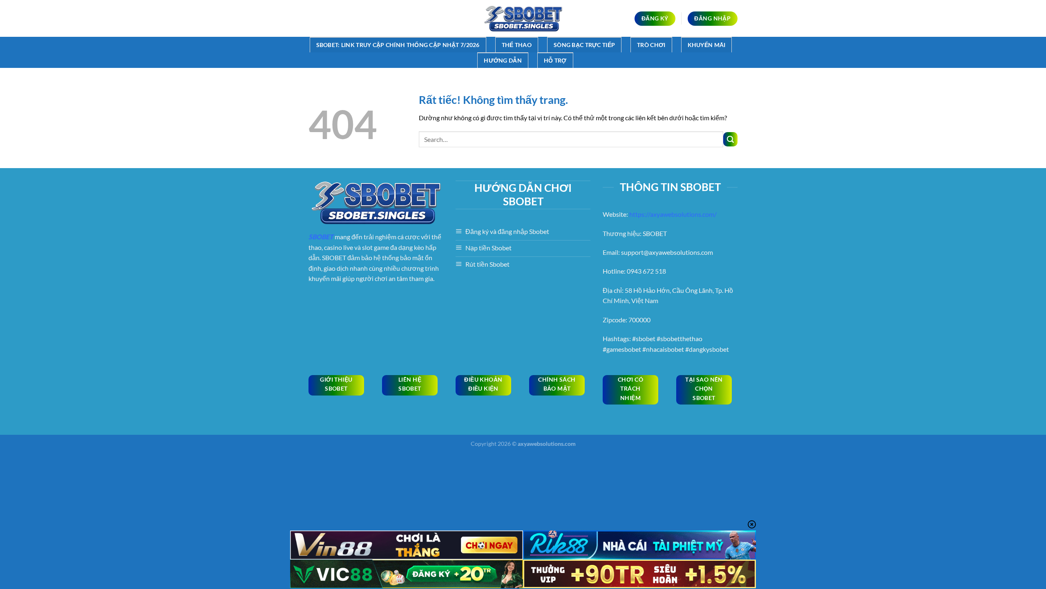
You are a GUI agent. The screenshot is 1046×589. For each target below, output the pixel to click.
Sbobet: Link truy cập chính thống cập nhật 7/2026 (398, 44)
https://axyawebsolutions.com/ (673, 214)
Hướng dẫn (503, 60)
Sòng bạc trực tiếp (584, 44)
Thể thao (517, 44)
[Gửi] (730, 139)
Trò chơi (651, 44)
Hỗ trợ (555, 60)
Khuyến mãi (707, 44)
